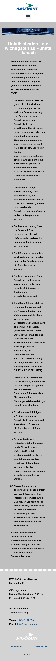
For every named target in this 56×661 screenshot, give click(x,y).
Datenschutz (18, 646)
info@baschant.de (27, 624)
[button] (28, 16)
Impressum (40, 646)
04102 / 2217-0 (26, 620)
